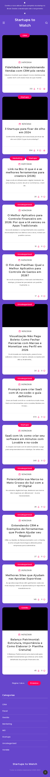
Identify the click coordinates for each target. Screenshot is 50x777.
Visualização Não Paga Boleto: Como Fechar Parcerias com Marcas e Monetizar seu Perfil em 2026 (25, 343)
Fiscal (5, 711)
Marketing (17, 158)
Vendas (5, 749)
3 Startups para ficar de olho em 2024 (25, 130)
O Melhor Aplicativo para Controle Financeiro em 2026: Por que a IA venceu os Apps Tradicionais (25, 220)
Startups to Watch (25, 23)
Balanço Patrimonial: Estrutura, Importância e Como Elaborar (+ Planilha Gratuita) (25, 644)
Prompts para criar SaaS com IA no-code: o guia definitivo (25, 393)
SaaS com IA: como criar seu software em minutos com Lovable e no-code (25, 439)
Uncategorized (25, 204)
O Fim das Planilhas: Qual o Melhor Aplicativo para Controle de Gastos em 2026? (25, 270)
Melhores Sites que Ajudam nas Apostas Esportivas (25, 577)
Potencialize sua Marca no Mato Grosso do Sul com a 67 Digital (25, 483)
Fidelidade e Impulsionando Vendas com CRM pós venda (25, 69)
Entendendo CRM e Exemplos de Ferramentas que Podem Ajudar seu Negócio (25, 530)
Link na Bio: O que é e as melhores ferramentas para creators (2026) (25, 172)
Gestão (24, 608)
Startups (25, 97)
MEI (4, 730)
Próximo (34, 683)
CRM (25, 35)
